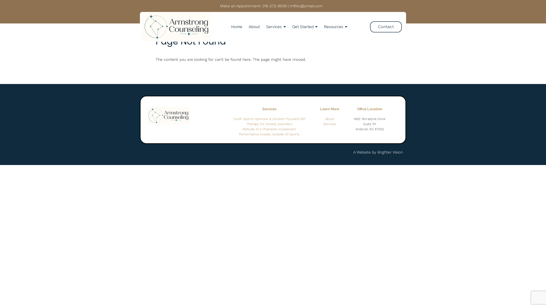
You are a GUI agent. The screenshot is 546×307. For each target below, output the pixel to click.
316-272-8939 (274, 6)
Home (236, 27)
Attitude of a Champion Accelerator (269, 129)
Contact (386, 27)
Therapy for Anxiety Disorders (269, 124)
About (254, 27)
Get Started (303, 27)
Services (274, 27)
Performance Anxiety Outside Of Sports (269, 134)
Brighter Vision (390, 152)
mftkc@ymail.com (306, 6)
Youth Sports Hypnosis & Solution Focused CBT (269, 119)
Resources (333, 27)
